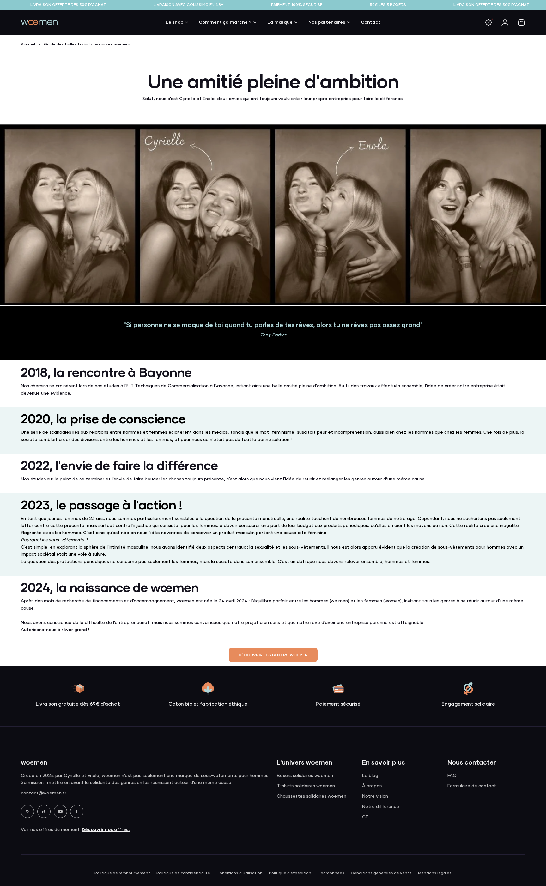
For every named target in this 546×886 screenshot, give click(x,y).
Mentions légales (435, 873)
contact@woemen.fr (43, 793)
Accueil (28, 44)
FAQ (452, 776)
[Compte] (505, 22)
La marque (280, 22)
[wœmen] (39, 22)
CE (365, 817)
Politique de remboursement (122, 873)
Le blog (370, 776)
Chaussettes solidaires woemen (311, 796)
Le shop (174, 22)
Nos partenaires (326, 22)
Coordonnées (331, 873)
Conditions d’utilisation (239, 873)
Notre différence (380, 807)
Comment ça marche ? (225, 22)
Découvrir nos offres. (106, 829)
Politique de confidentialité (183, 873)
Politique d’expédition (290, 873)
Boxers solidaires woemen (305, 776)
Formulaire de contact (471, 786)
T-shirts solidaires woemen (306, 786)
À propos (372, 786)
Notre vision (375, 796)
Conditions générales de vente (381, 873)
